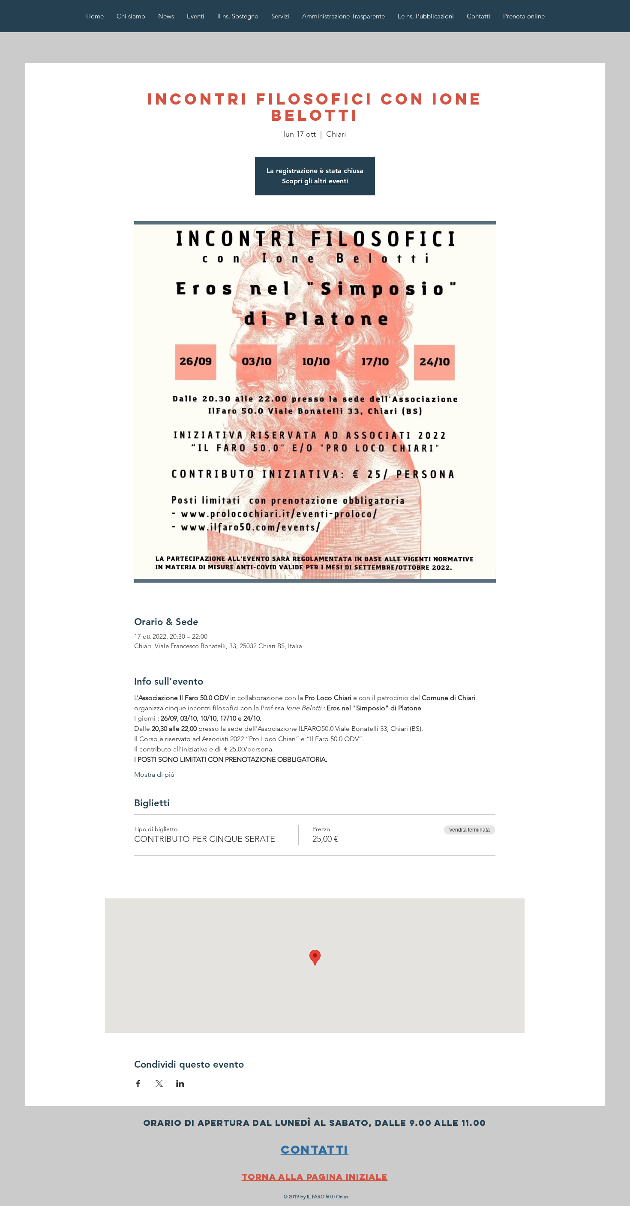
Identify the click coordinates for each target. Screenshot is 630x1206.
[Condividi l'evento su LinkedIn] (180, 1083)
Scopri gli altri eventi (315, 181)
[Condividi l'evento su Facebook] (138, 1083)
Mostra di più (154, 774)
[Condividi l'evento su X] (159, 1083)
